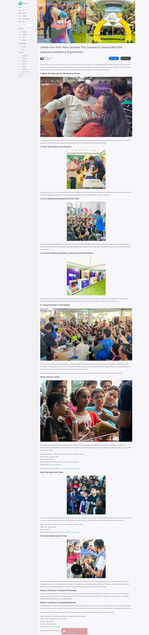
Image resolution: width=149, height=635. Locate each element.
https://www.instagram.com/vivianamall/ (69, 468)
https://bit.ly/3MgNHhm (55, 464)
